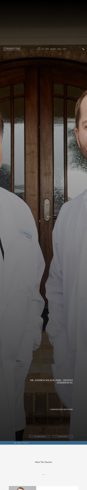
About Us (19, 442)
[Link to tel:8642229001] (83, 49)
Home (15, 442)
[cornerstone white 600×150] (12, 47)
